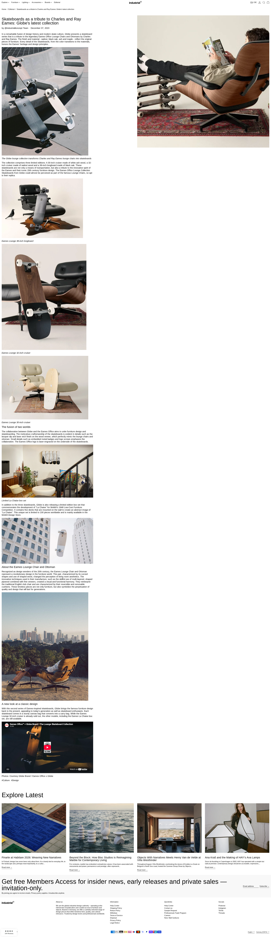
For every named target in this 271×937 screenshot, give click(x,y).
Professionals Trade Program (175, 913)
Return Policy (115, 910)
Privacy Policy (115, 920)
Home (4, 9)
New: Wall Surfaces (171, 918)
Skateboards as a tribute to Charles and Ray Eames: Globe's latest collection (45, 9)
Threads (221, 913)
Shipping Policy (116, 908)
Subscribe (263, 886)
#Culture (6, 780)
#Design (15, 780)
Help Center (114, 906)
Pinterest (221, 906)
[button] (264, 2)
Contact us (168, 908)
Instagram (222, 908)
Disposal (113, 918)
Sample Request (170, 910)
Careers (167, 915)
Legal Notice (115, 923)
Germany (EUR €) (262, 932)
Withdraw (113, 913)
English (250, 932)
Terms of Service (116, 915)
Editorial (11, 9)
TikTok (220, 910)
